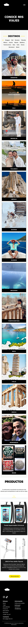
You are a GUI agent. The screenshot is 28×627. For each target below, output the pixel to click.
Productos (5, 609)
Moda (4, 603)
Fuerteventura (7, 44)
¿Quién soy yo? (7, 614)
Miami (17, 47)
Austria (11, 42)
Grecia (22, 44)
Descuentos (6, 610)
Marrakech (12, 47)
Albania (16, 42)
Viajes (14, 496)
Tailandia (23, 40)
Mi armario (5, 612)
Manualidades (6, 607)
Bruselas (17, 40)
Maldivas (22, 42)
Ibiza (14, 44)
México (5, 42)
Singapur (7, 40)
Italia (18, 44)
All (3, 40)
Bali (12, 40)
